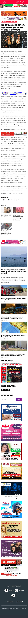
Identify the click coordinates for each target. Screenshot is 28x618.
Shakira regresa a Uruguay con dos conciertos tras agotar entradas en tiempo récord (18, 216)
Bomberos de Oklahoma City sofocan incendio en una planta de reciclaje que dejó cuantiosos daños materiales (13, 299)
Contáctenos (10, 601)
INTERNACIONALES (4, 267)
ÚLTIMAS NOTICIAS (13, 21)
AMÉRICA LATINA (4, 333)
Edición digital (19, 601)
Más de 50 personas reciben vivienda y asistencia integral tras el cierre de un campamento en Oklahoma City (13, 354)
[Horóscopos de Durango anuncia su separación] (6, 210)
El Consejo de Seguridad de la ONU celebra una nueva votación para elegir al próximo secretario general (12, 317)
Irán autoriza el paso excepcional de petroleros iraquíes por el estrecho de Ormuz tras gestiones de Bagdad (13, 271)
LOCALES (3, 296)
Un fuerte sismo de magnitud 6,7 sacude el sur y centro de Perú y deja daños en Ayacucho (13, 336)
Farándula (4, 21)
